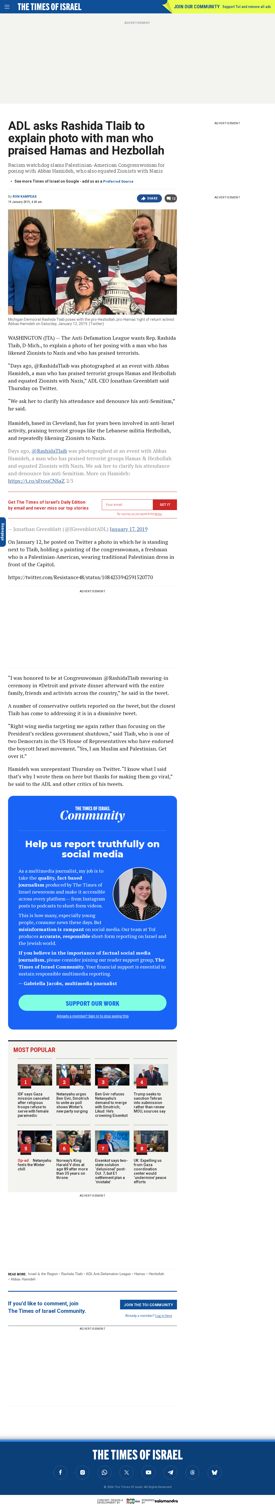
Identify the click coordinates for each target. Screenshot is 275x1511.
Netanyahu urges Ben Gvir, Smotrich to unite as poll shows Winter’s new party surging (72, 1102)
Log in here (163, 1315)
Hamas (139, 1274)
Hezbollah (156, 1274)
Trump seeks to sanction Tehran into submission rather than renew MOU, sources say (149, 1102)
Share (152, 198)
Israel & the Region (43, 1274)
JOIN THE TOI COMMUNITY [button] (148, 1304)
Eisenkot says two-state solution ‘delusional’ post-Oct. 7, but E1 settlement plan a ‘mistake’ (111, 1171)
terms (158, 514)
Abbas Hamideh (23, 1279)
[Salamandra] (166, 1500)
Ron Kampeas (25, 196)
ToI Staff (19, 1466)
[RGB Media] (134, 1501)
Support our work (92, 1003)
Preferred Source (118, 181)
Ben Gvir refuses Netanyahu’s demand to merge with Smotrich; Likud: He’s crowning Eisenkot (111, 1105)
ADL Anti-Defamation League (108, 1274)
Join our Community (197, 6)
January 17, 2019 (128, 529)
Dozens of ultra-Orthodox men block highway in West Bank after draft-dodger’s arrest (39, 1455)
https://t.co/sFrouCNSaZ (36, 480)
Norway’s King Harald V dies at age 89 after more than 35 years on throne (72, 1169)
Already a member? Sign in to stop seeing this (93, 1015)
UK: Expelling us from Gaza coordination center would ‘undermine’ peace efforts (150, 1171)
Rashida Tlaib (71, 1274)
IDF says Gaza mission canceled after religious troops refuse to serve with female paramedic (33, 1105)
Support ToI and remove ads (246, 7)
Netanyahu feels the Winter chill (34, 1164)
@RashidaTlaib (49, 450)
